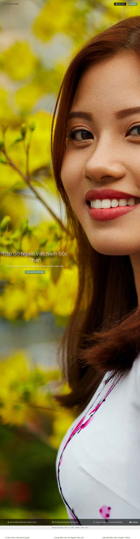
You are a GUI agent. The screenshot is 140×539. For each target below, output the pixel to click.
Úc (69, 527)
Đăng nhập (133, 4)
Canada (77, 527)
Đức (87, 527)
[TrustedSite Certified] (134, 522)
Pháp (82, 527)
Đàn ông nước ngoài (57, 527)
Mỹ (66, 527)
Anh (72, 527)
